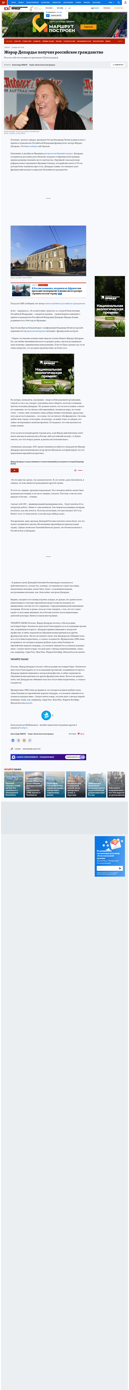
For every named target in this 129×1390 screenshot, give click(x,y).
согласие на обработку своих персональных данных (107, 873)
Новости (17, 41)
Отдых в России (69, 41)
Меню (3, 2)
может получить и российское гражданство (64, 303)
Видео (21, 2)
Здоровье (96, 2)
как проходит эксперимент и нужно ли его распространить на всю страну (57, 291)
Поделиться (119, 65)
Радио (96, 8)
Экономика (68, 2)
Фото (13, 2)
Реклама (106, 8)
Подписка (118, 8)
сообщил (33, 146)
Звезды (87, 2)
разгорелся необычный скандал (58, 153)
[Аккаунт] (125, 2)
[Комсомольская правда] (15, 8)
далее (28, 702)
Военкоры (37, 41)
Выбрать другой (56, 15)
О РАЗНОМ (17, 749)
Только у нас (27, 41)
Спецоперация (32, 2)
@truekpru (22, 727)
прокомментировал (36, 331)
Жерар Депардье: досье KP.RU (32, 749)
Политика (45, 2)
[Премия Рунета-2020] (34, 8)
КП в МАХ (59, 41)
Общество (56, 2)
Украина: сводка (48, 41)
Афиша (107, 41)
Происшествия (98, 41)
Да (48, 15)
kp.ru (82, 734)
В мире (78, 2)
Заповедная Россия (84, 41)
